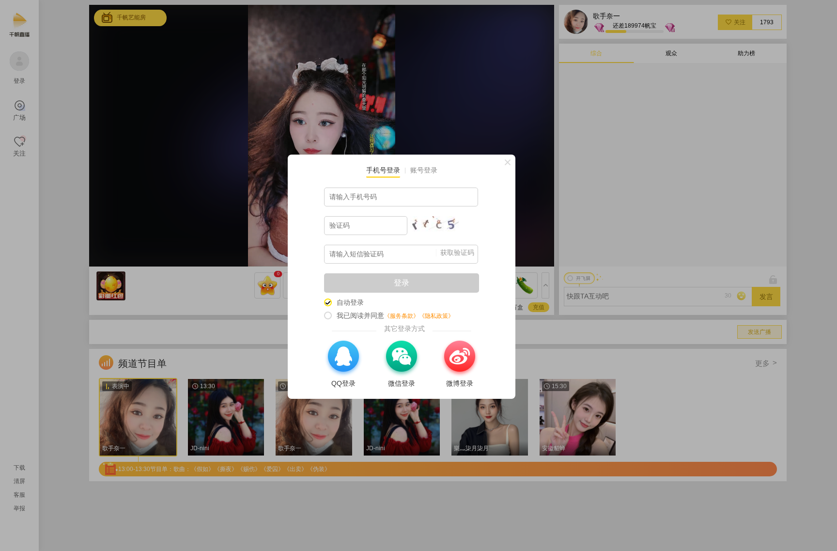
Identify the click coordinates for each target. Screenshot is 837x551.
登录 (401, 283)
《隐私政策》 (436, 316)
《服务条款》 (401, 316)
